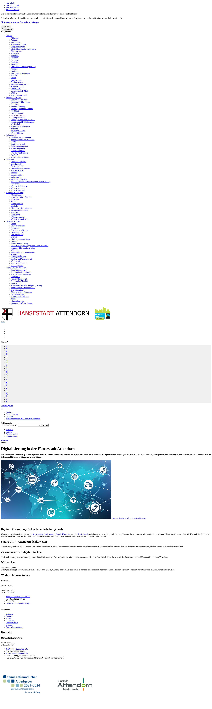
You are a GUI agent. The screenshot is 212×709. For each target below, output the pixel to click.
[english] (2, 323)
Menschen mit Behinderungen (22, 122)
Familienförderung (18, 106)
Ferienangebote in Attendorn (22, 109)
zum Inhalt (10, 3)
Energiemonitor (17, 290)
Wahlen (14, 93)
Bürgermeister (16, 51)
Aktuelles (14, 38)
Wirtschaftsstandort (18, 190)
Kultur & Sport (12, 135)
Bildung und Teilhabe (19, 100)
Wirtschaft (10, 159)
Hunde (13, 241)
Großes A (14, 155)
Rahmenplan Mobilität (19, 281)
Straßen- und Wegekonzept (21, 259)
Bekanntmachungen (18, 44)
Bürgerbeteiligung (18, 47)
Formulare (15, 60)
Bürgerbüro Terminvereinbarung (23, 49)
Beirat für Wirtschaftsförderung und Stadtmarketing (30, 182)
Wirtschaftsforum (17, 188)
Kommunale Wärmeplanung (22, 303)
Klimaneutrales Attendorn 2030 (23, 288)
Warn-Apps (15, 215)
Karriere (14, 69)
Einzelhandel (16, 164)
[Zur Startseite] (56, 320)
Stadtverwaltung (17, 86)
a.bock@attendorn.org (18, 603)
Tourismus (15, 212)
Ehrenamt (14, 104)
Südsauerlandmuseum (19, 146)
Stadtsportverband (18, 144)
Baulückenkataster (18, 226)
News (13, 299)
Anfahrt (14, 40)
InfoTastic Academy (18, 115)
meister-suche (16, 177)
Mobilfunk (15, 250)
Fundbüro (14, 62)
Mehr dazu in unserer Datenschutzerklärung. (20, 22)
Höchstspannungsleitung (20, 239)
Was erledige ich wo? (19, 95)
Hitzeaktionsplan (17, 301)
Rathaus (9, 36)
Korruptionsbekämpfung (20, 73)
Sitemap (9, 625)
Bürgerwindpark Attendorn (21, 292)
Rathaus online (16, 80)
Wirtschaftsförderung (19, 186)
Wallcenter (15, 184)
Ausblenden (6, 27)
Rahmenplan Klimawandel (21, 272)
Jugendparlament (17, 117)
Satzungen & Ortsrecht (19, 84)
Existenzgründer (17, 166)
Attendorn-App (17, 195)
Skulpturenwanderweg (19, 210)
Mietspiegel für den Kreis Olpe (23, 248)
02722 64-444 (18, 597)
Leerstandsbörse (17, 175)
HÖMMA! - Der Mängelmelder (23, 67)
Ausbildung (15, 42)
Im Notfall (15, 199)
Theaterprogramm (18, 148)
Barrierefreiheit (12, 623)
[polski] (4, 323)
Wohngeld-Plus (17, 133)
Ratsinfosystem (17, 82)
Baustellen (15, 228)
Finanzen (14, 58)
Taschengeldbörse (18, 131)
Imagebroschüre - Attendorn (22, 197)
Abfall (13, 224)
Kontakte (14, 71)
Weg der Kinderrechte (19, 153)
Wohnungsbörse (17, 266)
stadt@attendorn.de (17, 653)
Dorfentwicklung (17, 235)
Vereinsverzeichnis (18, 151)
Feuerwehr (15, 56)
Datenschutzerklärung (14, 627)
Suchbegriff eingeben (9, 425)
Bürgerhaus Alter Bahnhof (21, 137)
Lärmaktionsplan (17, 294)
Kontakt (9, 616)
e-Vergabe (15, 53)
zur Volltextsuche (12, 10)
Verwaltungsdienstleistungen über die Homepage (52, 534)
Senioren (14, 128)
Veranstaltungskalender (20, 157)
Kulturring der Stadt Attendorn (22, 140)
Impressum (10, 620)
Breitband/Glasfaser (18, 162)
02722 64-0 (17, 649)
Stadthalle (14, 142)
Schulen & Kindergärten (20, 126)
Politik (13, 78)
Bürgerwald (15, 277)
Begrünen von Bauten (19, 230)
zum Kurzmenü (12, 7)
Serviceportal (16, 89)
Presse (8, 618)
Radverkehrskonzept (19, 279)
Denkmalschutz (17, 232)
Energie (14, 237)
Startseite (9, 430)
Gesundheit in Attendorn (20, 168)
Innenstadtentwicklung (19, 243)
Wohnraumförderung (19, 263)
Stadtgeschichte (17, 204)
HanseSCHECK (17, 170)
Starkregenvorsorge (18, 257)
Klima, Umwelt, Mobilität (16, 268)
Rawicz (14, 201)
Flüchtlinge (15, 111)
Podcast (14, 75)
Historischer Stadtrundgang (21, 208)
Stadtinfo (14, 206)
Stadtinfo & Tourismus (14, 193)
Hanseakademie (17, 113)
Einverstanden (7, 29)
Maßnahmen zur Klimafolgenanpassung (26, 285)
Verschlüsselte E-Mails (19, 91)
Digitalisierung (11, 436)
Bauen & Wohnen (13, 221)
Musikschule (16, 124)
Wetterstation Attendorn (20, 296)
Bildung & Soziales (13, 98)
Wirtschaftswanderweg (19, 219)
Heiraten (14, 64)
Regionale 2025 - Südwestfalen (23, 252)
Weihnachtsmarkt (17, 217)
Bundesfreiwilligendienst (20, 102)
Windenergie (16, 261)
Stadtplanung (16, 254)
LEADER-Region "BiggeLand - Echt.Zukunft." (29, 246)
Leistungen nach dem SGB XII (23, 120)
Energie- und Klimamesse (21, 274)
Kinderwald (15, 283)
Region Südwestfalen (19, 179)
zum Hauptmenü (12, 5)
